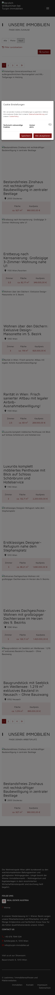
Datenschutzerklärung (36, 114)
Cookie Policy (13, 116)
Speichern (26, 136)
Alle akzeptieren (42, 136)
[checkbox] (50, 124)
